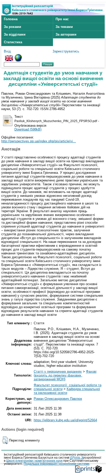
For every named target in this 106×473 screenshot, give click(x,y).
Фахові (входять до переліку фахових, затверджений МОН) (65, 375)
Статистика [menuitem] (13, 42)
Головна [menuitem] (10, 19)
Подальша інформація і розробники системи (56, 463)
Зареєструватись (65, 51)
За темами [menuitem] (64, 27)
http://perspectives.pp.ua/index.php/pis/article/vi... (38, 141)
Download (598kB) (27, 129)
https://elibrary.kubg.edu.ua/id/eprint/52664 (65, 420)
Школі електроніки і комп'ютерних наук (34, 460)
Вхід (7, 51)
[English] (9, 56)
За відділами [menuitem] (14, 34)
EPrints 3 (76, 457)
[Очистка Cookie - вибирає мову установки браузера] (18, 56)
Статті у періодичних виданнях (58, 371)
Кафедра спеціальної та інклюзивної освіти (67, 391)
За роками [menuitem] (12, 27)
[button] (5, 440)
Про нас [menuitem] (62, 19)
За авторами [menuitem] (66, 34)
